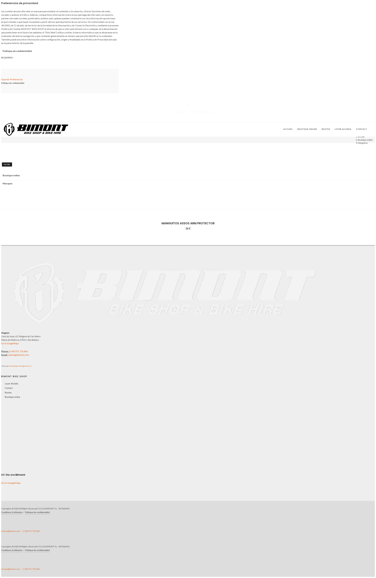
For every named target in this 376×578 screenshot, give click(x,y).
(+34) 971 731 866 (18, 351)
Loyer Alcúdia (180, 112)
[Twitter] (188, 118)
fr (188, 105)
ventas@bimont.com (18, 354)
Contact (9, 388)
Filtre (7, 164)
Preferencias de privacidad (22, 559)
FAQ (165, 112)
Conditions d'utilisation (11, 512)
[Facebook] (182, 118)
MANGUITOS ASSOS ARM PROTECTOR (188, 223)
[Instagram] (194, 118)
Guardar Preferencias (12, 79)
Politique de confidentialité (37, 512)
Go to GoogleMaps (10, 343)
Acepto (14, 567)
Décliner (14, 563)
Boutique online (203, 112)
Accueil (361, 136)
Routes (8, 392)
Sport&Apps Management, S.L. (20, 366)
